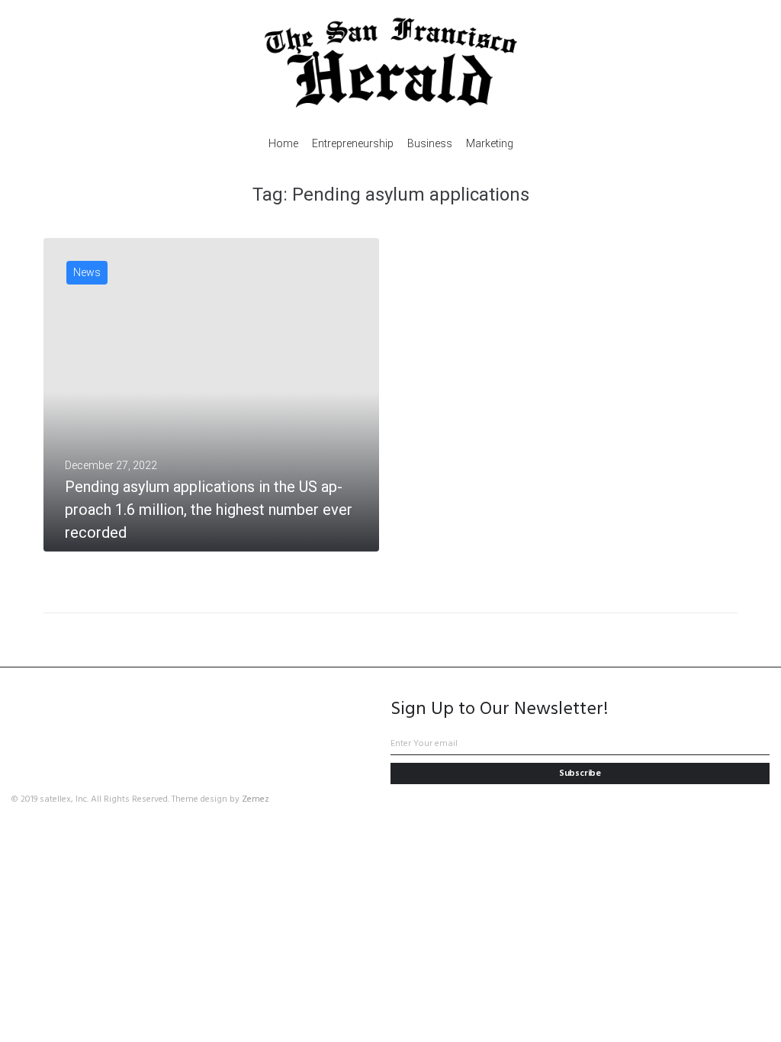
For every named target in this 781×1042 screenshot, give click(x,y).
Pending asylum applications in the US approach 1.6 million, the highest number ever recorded (208, 510)
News (87, 272)
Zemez (255, 799)
